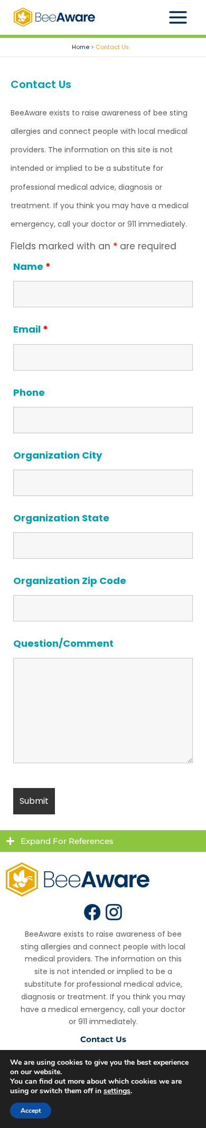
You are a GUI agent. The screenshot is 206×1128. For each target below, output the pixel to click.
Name (32, 266)
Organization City (57, 455)
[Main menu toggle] (178, 17)
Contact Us (103, 1039)
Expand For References (67, 841)
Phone (29, 392)
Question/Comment (63, 643)
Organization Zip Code (69, 580)
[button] (103, 841)
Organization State (61, 517)
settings (117, 1091)
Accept (31, 1110)
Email (30, 329)
